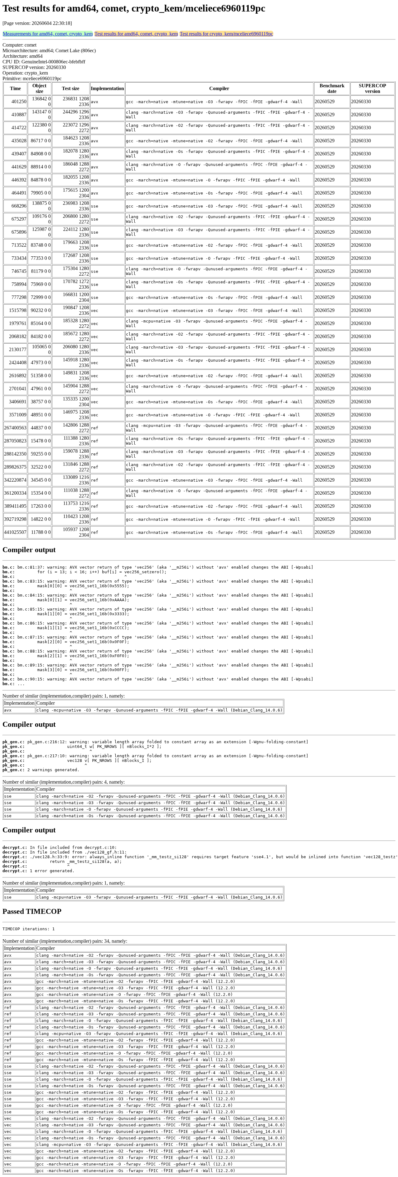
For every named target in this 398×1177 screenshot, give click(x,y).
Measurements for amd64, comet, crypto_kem (48, 33)
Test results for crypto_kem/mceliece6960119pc (226, 33)
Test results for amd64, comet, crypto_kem (136, 33)
